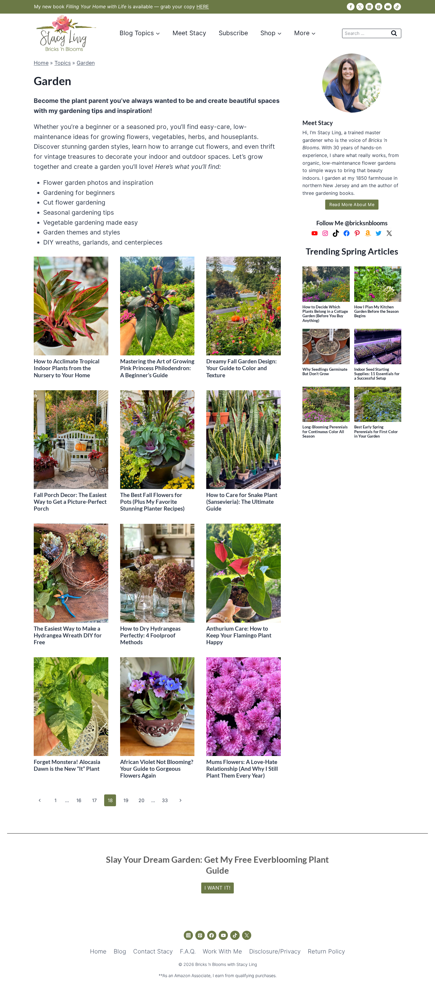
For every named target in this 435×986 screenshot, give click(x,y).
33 (165, 800)
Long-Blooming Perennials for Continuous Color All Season (325, 431)
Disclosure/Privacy (275, 951)
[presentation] (71, 306)
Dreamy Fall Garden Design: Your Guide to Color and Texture (241, 368)
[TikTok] (397, 6)
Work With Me (222, 951)
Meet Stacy (189, 33)
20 (141, 800)
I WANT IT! (217, 888)
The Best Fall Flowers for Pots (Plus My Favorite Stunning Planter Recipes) (152, 501)
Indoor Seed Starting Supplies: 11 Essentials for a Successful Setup (376, 374)
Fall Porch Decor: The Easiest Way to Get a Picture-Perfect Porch (70, 501)
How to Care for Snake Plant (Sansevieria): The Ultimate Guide (241, 501)
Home (41, 63)
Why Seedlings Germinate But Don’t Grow (324, 371)
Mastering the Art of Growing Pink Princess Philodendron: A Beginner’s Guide (157, 368)
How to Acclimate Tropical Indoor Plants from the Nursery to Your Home (66, 368)
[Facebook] (350, 6)
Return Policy (326, 951)
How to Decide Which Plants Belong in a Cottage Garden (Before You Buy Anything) (325, 314)
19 (125, 800)
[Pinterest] (378, 6)
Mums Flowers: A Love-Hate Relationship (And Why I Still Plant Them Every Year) (242, 768)
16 (78, 800)
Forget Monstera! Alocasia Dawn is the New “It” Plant (67, 765)
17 (94, 800)
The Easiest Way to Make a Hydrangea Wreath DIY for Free (68, 635)
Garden (86, 63)
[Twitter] (247, 935)
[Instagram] (369, 6)
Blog (120, 951)
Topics (62, 63)
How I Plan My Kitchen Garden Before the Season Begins (376, 311)
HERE (202, 6)
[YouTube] (388, 6)
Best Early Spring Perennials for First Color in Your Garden (376, 431)
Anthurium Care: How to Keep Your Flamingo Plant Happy (238, 635)
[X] (360, 6)
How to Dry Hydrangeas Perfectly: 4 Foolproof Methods (150, 635)
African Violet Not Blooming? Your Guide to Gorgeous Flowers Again (156, 768)
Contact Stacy (153, 951)
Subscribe (233, 33)
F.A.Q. (188, 951)
